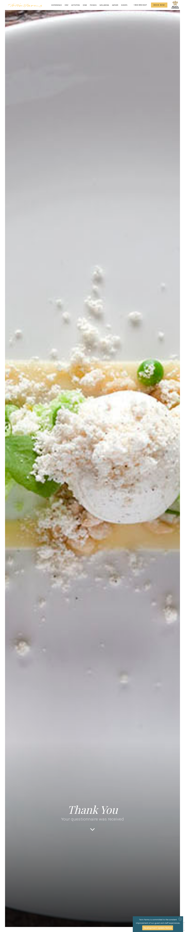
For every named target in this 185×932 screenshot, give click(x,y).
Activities (75, 5)
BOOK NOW (159, 5)
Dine (85, 5)
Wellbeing (104, 5)
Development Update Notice (157, 927)
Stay (66, 5)
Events (124, 5)
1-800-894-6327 (140, 5)
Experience (56, 5)
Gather (115, 5)
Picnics (93, 5)
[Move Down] (92, 831)
